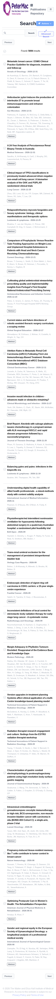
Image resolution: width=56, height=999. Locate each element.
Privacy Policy (20, 995)
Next (50, 42)
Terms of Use (37, 995)
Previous (8, 42)
